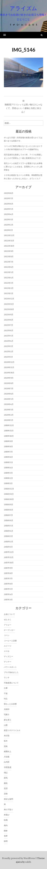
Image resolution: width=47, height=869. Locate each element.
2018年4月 (8, 531)
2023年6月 (8, 204)
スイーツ (7, 646)
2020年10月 (9, 372)
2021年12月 (9, 299)
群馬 (6, 778)
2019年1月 (8, 483)
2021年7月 (8, 325)
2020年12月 (9, 362)
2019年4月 (8, 467)
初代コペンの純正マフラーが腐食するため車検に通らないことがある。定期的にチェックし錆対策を (23, 166)
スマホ (6, 651)
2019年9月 (8, 441)
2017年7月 (8, 578)
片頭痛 (6, 757)
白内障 (6, 762)
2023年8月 (8, 193)
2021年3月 (8, 346)
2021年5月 (8, 336)
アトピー (7, 625)
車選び (6, 815)
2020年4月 (8, 404)
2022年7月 (8, 262)
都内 (6, 825)
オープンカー (9, 630)
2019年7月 (8, 452)
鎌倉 (6, 830)
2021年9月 (8, 314)
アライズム (23, 8)
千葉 (6, 693)
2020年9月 (8, 378)
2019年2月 (8, 478)
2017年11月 (8, 557)
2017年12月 (9, 552)
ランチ (6, 677)
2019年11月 (9, 430)
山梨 (6, 725)
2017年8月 (8, 573)
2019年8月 (8, 446)
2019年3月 (8, 473)
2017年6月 (8, 584)
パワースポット (10, 667)
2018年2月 (8, 541)
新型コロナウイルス (12, 730)
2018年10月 (9, 499)
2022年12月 (9, 235)
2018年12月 (9, 489)
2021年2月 (8, 351)
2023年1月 (8, 230)
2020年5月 (8, 399)
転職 (6, 820)
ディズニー (8, 656)
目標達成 (7, 767)
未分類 (6, 735)
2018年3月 (8, 536)
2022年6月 (8, 267)
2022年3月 (8, 283)
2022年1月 (8, 293)
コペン (6, 635)
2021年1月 (8, 357)
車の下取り (8, 809)
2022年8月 (8, 256)
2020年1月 (8, 420)
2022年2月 (8, 288)
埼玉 (6, 699)
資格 (6, 793)
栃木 (6, 741)
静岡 (6, 841)
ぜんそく (7, 619)
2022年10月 (9, 246)
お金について (9, 614)
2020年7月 (8, 388)
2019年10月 (9, 436)
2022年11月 (9, 240)
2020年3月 (8, 409)
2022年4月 (8, 277)
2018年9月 (8, 504)
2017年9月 (8, 568)
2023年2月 (8, 225)
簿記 (6, 772)
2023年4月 (8, 214)
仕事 (6, 688)
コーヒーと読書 (10, 641)
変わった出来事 (10, 704)
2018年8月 (8, 510)
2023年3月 (8, 219)
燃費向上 (7, 751)
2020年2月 (8, 415)
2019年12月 (9, 425)
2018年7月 (8, 515)
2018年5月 (8, 525)
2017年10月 (9, 562)
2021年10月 (9, 309)
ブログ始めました (11, 672)
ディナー (7, 662)
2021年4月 (8, 341)
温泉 (6, 746)
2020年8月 (8, 383)
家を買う (7, 720)
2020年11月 (9, 367)
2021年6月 (8, 330)
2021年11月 (9, 304)
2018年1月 (8, 547)
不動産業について (11, 683)
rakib (28, 862)
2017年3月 (8, 599)
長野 (6, 836)
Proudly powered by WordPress (18, 858)
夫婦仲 (6, 709)
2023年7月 (8, 198)
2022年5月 (8, 272)
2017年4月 (8, 594)
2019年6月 (8, 457)
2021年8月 (8, 320)
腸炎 (6, 783)
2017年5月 (8, 589)
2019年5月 (8, 462)
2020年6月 (8, 394)
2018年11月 (9, 494)
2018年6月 (8, 520)
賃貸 (6, 788)
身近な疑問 (8, 799)
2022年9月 (8, 251)
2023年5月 (8, 209)
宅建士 (6, 714)
